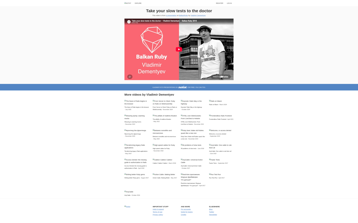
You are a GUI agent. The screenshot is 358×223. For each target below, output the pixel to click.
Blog (210, 209)
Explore (138, 3)
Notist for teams (187, 212)
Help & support (158, 209)
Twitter (211, 212)
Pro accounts (186, 209)
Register (219, 3)
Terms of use (157, 212)
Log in (229, 3)
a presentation (171, 15)
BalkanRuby (183, 15)
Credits (183, 215)
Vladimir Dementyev (198, 15)
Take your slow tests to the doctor (179, 11)
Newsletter (213, 215)
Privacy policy (158, 215)
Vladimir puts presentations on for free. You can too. (179, 87)
